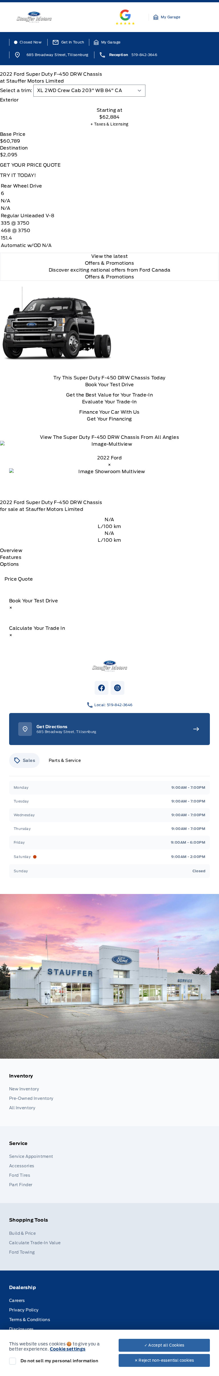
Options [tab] (9, 564)
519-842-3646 (144, 55)
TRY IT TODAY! (18, 175)
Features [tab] (10, 557)
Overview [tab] (11, 550)
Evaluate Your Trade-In (109, 402)
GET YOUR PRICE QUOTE (30, 165)
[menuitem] (109, 1092)
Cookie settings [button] (68, 1349)
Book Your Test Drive (109, 384)
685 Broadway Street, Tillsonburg (57, 55)
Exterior (9, 100)
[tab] (109, 100)
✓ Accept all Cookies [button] (164, 1345)
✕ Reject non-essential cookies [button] (164, 1360)
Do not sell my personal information (59, 1361)
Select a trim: (16, 90)
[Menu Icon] (201, 17)
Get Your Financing (109, 419)
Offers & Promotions (109, 277)
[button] (166, 17)
